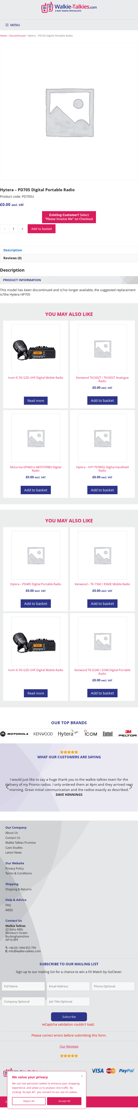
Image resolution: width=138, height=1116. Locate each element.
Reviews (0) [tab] (12, 258)
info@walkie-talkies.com (25, 951)
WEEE (9, 910)
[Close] (82, 1076)
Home (3, 35)
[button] (7, 787)
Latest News (13, 852)
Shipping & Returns (18, 889)
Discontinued (17, 35)
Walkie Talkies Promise (20, 843)
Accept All (64, 1101)
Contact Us (12, 838)
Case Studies (14, 848)
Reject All (28, 1101)
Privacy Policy (14, 868)
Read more (35, 400)
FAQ (8, 905)
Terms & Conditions (18, 873)
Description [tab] (12, 250)
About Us (11, 833)
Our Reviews (69, 1046)
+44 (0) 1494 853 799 (22, 948)
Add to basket (41, 229)
